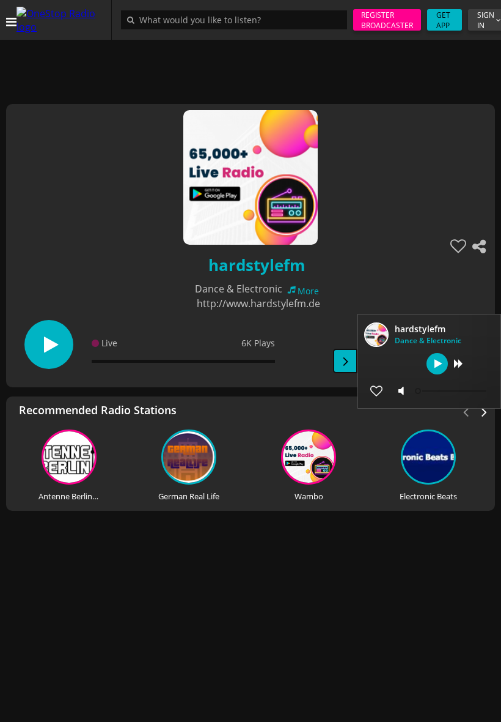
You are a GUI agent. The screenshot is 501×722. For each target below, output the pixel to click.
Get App (443, 20)
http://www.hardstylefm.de (258, 303)
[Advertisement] (250, 67)
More (308, 291)
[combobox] (237, 19)
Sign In (485, 20)
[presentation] (484, 411)
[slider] (452, 391)
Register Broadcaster (387, 20)
